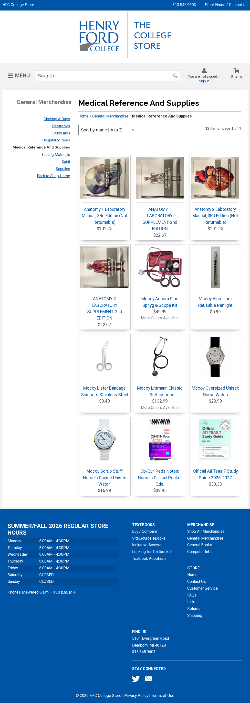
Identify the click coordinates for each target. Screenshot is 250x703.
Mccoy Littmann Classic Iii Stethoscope (160, 391)
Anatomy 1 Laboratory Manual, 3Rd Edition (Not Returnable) (104, 216)
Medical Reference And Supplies (41, 147)
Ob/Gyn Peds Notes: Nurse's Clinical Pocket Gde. (160, 478)
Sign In (204, 81)
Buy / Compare (144, 531)
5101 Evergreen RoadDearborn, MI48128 (150, 642)
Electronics (61, 126)
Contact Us (196, 581)
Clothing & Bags (57, 119)
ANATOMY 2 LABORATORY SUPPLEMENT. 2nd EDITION (104, 308)
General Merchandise (110, 116)
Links (192, 601)
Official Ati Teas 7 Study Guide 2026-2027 (215, 474)
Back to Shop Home (53, 176)
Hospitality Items (56, 140)
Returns (193, 608)
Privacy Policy (136, 695)
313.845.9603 (184, 4)
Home (83, 116)
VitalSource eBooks (149, 538)
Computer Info (199, 551)
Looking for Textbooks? (152, 551)
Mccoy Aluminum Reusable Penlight (215, 302)
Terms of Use (162, 695)
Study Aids (61, 133)
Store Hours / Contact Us (226, 4)
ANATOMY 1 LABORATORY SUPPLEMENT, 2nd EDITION (160, 219)
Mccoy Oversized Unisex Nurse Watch (215, 391)
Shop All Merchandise (206, 531)
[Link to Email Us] (149, 680)
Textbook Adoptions (149, 558)
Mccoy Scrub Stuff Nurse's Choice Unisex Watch (104, 478)
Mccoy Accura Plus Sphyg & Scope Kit (159, 302)
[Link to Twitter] (136, 680)
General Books (199, 545)
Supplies (63, 169)
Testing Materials (56, 154)
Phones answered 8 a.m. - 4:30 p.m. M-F (42, 592)
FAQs (192, 595)
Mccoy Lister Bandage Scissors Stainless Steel (104, 391)
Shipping (194, 615)
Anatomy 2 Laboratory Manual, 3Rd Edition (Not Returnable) (215, 216)
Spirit (66, 162)
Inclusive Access (146, 545)
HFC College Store (18, 4)
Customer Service (202, 588)
